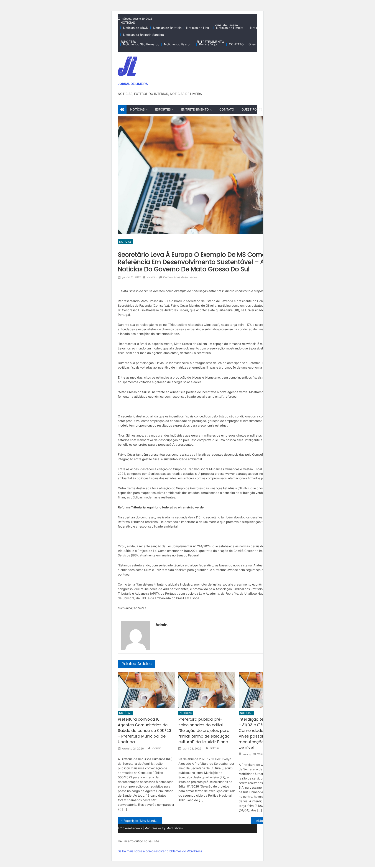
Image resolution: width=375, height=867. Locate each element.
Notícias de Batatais (167, 28)
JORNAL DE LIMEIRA (133, 84)
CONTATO (236, 44)
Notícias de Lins (197, 28)
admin (151, 277)
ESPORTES (128, 41)
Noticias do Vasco (176, 44)
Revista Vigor (208, 44)
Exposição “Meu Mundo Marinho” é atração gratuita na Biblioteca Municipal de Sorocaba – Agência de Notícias (142, 820)
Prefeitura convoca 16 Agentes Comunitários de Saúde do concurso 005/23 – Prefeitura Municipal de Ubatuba (144, 730)
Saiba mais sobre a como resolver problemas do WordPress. (160, 851)
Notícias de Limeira (229, 28)
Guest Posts (256, 44)
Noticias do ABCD (135, 28)
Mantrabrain (174, 828)
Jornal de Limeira (226, 25)
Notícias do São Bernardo (141, 44)
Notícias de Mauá (262, 28)
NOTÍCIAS (127, 22)
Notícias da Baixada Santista (143, 34)
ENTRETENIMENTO (210, 41)
